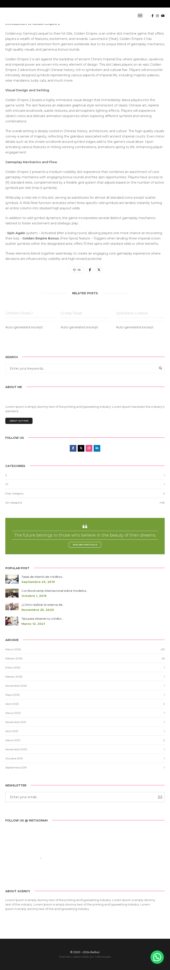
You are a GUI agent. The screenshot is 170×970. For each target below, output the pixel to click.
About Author (19, 420)
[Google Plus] (29, 874)
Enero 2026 (12, 667)
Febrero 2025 (13, 676)
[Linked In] (22, 874)
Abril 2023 (12, 703)
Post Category (14, 493)
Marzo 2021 (12, 740)
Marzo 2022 (13, 713)
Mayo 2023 (12, 694)
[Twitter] (15, 874)
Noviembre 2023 (16, 685)
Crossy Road (71, 313)
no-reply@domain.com (63, 858)
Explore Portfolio (85, 544)
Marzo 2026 (13, 649)
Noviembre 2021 (15, 722)
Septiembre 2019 (16, 767)
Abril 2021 (11, 731)
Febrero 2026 (13, 658)
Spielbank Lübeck (132, 313)
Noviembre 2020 (16, 749)
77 (6, 484)
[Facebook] (8, 874)
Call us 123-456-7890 (21, 858)
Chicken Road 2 (19, 313)
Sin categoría (13, 502)
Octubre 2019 (14, 758)
